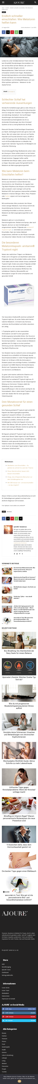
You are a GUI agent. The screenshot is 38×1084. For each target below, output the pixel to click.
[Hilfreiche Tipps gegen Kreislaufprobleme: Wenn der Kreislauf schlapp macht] (19, 776)
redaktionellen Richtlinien (20, 543)
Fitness (4, 1041)
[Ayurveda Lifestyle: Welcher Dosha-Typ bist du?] (19, 666)
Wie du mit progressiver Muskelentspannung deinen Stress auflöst (19, 706)
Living (3, 1061)
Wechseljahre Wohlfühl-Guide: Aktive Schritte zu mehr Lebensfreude (19, 762)
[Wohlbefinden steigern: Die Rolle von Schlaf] (7, 590)
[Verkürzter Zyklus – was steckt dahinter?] (7, 599)
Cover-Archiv (5, 988)
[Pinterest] (12, 32)
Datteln (7, 196)
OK (19, 1081)
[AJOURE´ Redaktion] (8, 540)
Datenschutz (5, 996)
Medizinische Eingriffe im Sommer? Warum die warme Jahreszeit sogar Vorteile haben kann (25, 579)
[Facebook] (4, 32)
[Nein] (36, 1079)
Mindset (4, 1063)
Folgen (33, 1012)
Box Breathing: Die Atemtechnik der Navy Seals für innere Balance (19, 652)
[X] (8, 32)
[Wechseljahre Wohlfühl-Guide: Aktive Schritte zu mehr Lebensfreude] (19, 750)
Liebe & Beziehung (7, 1055)
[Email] (21, 32)
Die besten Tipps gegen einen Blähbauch (19, 871)
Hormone (9, 511)
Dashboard (5, 972)
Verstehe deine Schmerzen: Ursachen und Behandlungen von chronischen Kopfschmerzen (19, 734)
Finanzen (4, 1038)
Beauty (4, 1033)
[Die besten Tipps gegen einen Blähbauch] (19, 860)
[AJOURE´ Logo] (19, 3)
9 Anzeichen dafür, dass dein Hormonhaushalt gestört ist (19, 846)
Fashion (4, 1036)
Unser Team (5, 990)
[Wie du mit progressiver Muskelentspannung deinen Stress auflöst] (19, 693)
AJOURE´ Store (6, 970)
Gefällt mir (31, 1009)
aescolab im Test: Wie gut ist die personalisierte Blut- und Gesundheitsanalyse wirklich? (23, 619)
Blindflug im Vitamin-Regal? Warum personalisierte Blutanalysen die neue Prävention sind (19, 818)
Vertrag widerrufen (7, 975)
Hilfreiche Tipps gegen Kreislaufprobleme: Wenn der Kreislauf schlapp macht (19, 789)
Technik (4, 1072)
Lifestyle (4, 1058)
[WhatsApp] (16, 32)
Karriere (4, 1052)
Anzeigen (11, 91)
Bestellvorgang (6, 967)
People (4, 1069)
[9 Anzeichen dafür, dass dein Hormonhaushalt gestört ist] (19, 834)
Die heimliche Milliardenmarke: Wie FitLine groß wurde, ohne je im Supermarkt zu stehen (24, 569)
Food (3, 1044)
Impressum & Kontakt (8, 999)
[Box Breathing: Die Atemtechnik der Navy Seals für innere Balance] (19, 640)
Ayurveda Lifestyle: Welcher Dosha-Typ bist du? (19, 678)
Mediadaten (5, 993)
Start (3, 8)
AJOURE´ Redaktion (20, 527)
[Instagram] (17, 553)
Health (7, 8)
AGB (3, 964)
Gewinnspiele (6, 1047)
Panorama (5, 1066)
